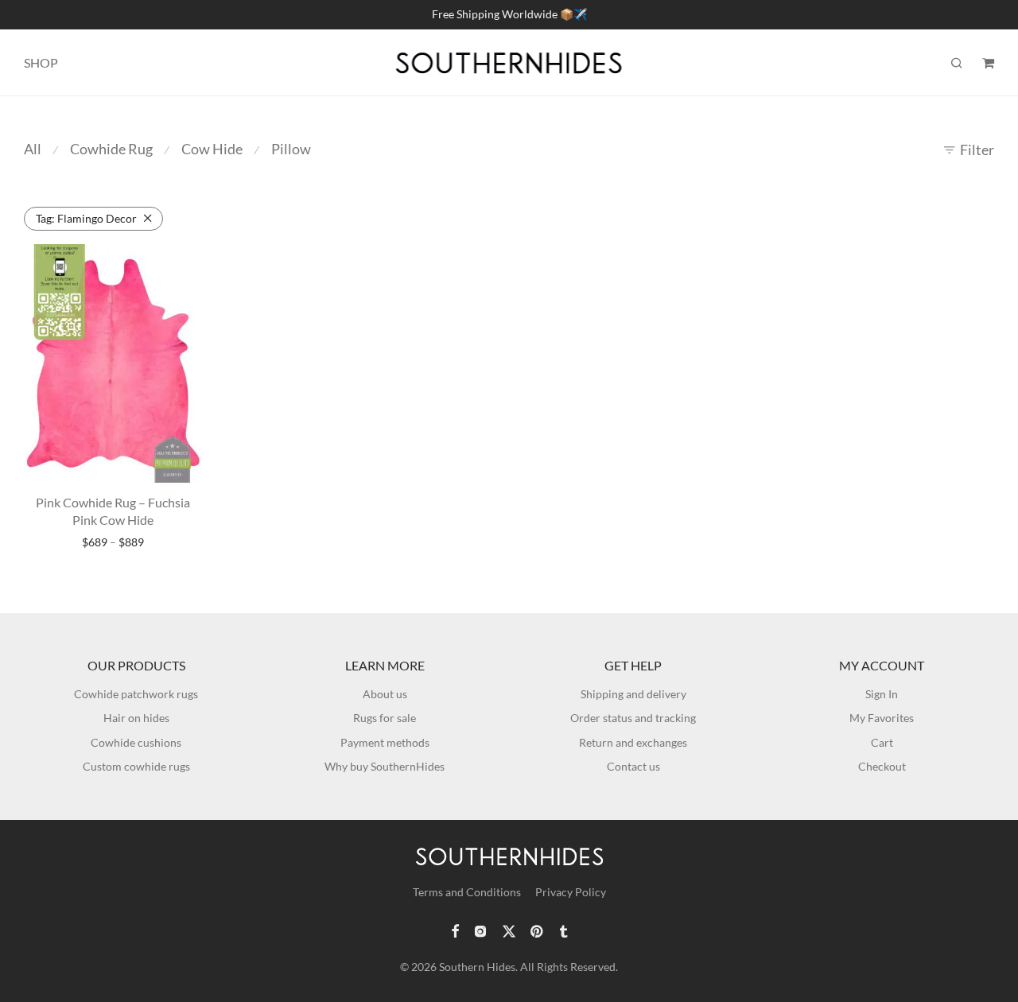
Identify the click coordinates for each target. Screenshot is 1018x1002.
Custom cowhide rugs (136, 766)
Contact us (633, 766)
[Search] (957, 63)
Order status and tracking (633, 717)
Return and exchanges (633, 742)
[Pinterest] (537, 930)
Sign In (881, 694)
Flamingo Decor (86, 218)
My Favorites (881, 717)
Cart (882, 742)
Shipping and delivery (633, 694)
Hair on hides (136, 717)
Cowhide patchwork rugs (136, 694)
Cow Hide (212, 148)
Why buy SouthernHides (384, 766)
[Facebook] (455, 930)
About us (385, 694)
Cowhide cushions (136, 742)
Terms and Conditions (467, 892)
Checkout (882, 766)
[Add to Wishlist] (183, 263)
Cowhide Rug (111, 148)
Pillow (291, 148)
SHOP (41, 62)
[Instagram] (480, 930)
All (32, 148)
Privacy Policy (570, 892)
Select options (113, 543)
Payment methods (384, 742)
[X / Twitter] (509, 930)
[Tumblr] (563, 930)
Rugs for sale (384, 717)
